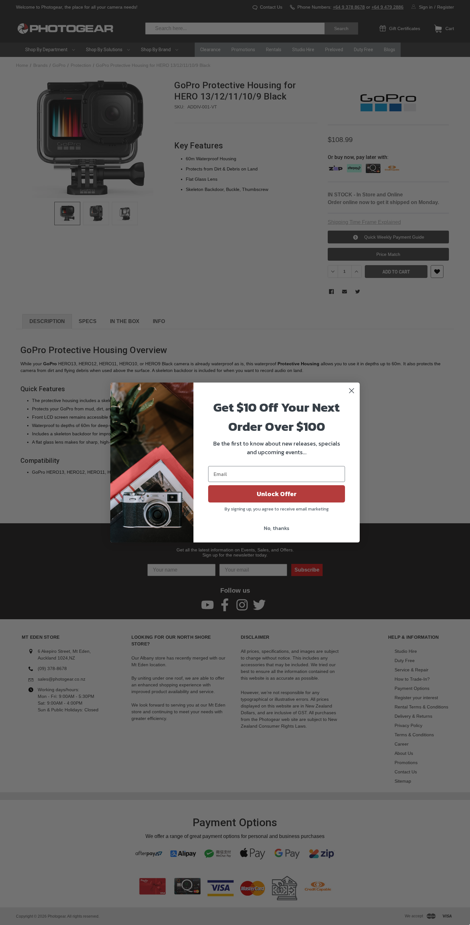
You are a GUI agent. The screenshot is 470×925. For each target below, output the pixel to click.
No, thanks (276, 528)
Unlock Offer (277, 494)
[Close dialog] (351, 390)
